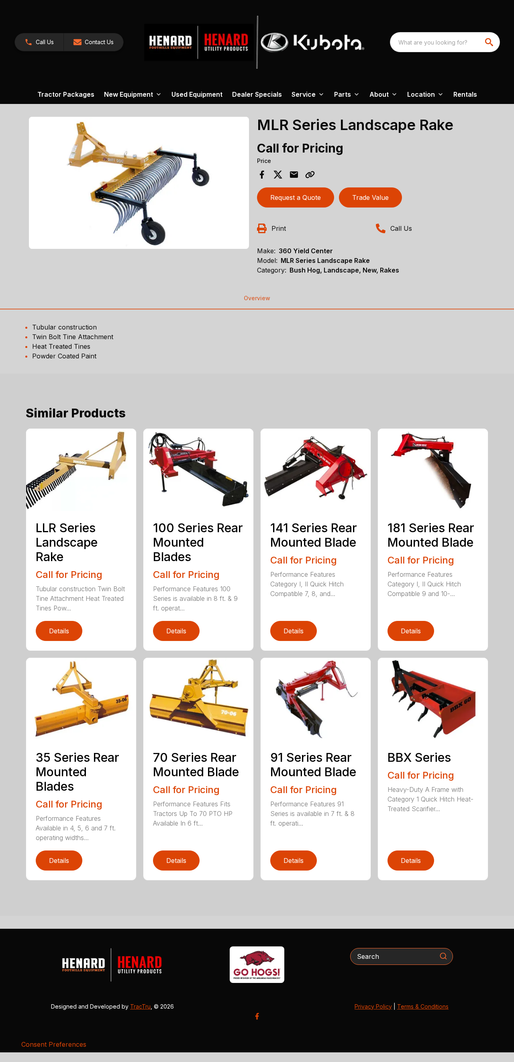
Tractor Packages (65, 94)
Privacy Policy (373, 1006)
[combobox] (445, 42)
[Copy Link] (310, 174)
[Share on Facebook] (262, 174)
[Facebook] (257, 1016)
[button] (39, 42)
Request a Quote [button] (295, 197)
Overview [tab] (257, 298)
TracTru (140, 1006)
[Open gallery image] (139, 183)
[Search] (443, 956)
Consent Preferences (53, 1044)
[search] (490, 42)
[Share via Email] (294, 174)
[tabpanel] (139, 184)
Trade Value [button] (370, 197)
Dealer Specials (257, 94)
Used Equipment (196, 94)
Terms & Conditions (423, 1006)
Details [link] (59, 631)
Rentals (465, 94)
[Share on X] (278, 174)
